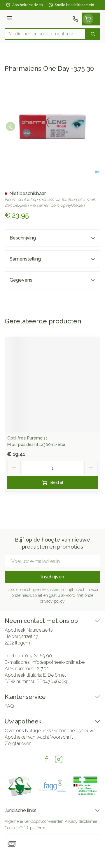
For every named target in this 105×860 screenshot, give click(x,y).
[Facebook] (46, 759)
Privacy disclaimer (80, 821)
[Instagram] (58, 759)
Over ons (14, 730)
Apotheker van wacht (27, 737)
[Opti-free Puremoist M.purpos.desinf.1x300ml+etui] (52, 384)
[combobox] (45, 34)
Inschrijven (52, 577)
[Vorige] (10, 126)
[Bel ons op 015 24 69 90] (75, 19)
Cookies (11, 827)
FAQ (9, 706)
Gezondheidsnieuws (74, 730)
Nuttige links (38, 730)
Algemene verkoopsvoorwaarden (34, 821)
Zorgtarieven (18, 743)
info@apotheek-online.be (58, 662)
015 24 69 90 (38, 656)
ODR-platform (32, 827)
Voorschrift (61, 737)
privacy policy (52, 601)
